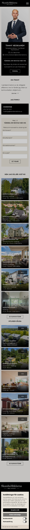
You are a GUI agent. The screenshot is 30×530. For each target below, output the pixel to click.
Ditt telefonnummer (9, 145)
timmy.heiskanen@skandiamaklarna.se (16, 55)
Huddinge (7, 107)
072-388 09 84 (15, 52)
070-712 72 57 (7, 109)
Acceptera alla (15, 510)
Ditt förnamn (6, 130)
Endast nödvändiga (15, 514)
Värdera (15, 71)
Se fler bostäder (15, 316)
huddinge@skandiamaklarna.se (12, 111)
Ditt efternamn (7, 138)
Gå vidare (15, 161)
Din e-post (6, 153)
